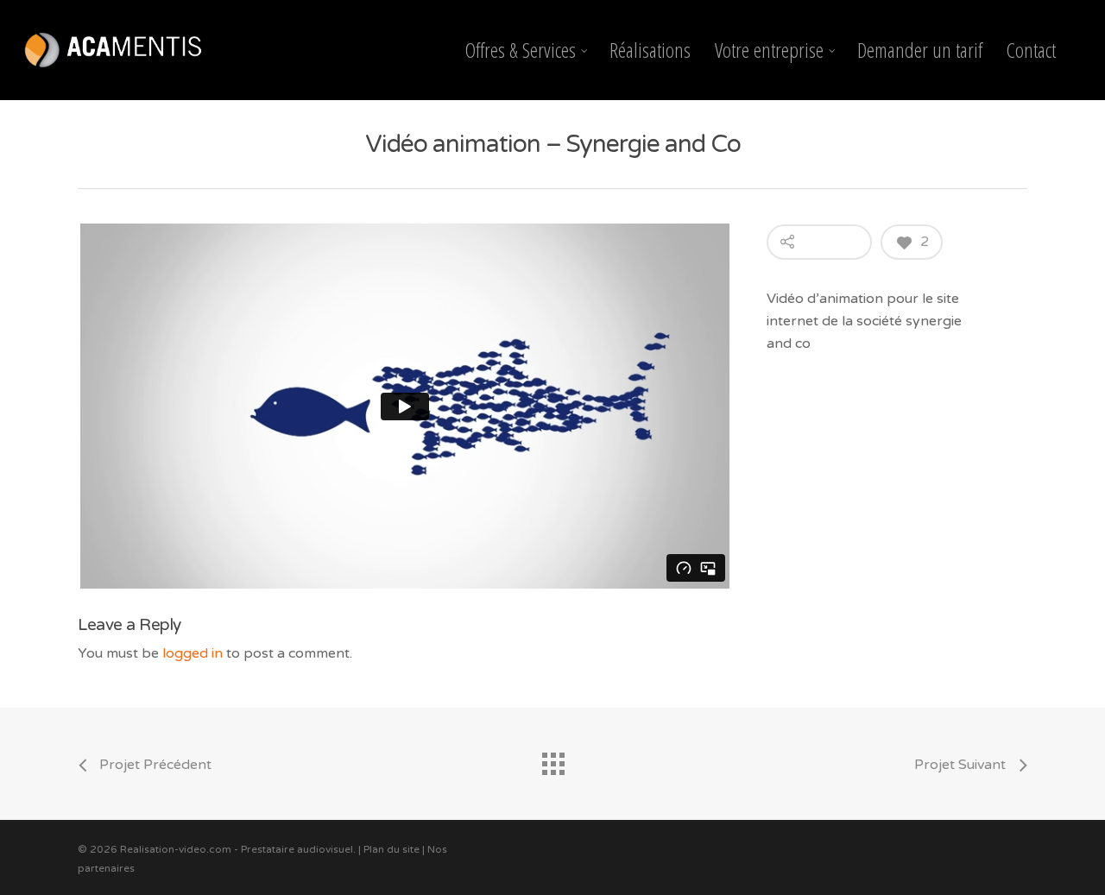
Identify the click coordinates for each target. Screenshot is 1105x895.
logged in (192, 653)
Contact (1031, 49)
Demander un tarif (919, 49)
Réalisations (650, 49)
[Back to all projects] (552, 759)
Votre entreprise (769, 49)
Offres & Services (520, 49)
